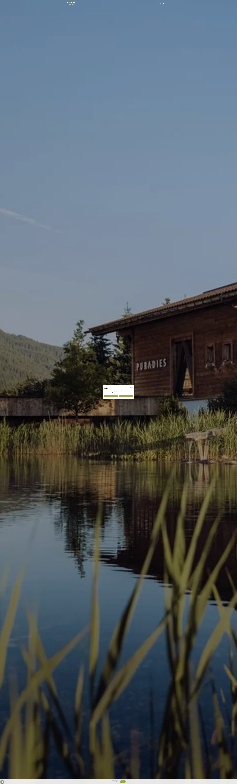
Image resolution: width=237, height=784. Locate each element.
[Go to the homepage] (72, 3)
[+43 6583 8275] (163, 3)
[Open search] (168, 3)
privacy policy (130, 387)
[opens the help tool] (2, 781)
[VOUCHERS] (165, 3)
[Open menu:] (170, 3)
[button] (106, 387)
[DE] (160, 3)
